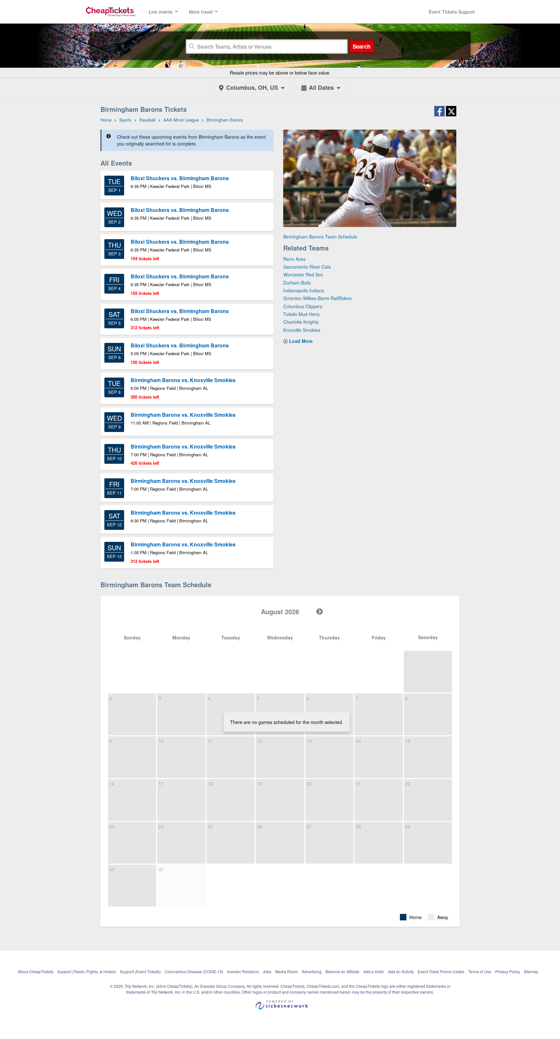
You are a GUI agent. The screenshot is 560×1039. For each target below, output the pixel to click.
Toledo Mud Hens (301, 314)
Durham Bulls (297, 282)
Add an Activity (401, 971)
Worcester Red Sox (303, 274)
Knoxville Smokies (301, 330)
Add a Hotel (373, 971)
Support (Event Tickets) (140, 971)
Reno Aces (294, 259)
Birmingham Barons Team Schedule (320, 236)
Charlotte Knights (301, 322)
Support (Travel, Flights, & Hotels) (86, 971)
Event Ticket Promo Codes (441, 971)
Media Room (286, 971)
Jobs (267, 971)
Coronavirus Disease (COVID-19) (194, 971)
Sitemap (531, 971)
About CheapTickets (35, 971)
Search (361, 46)
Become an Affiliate (342, 971)
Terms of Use (479, 971)
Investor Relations (243, 971)
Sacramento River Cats (307, 266)
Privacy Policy (507, 971)
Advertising (311, 971)
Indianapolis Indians (303, 290)
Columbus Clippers (302, 306)
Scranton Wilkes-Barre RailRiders (317, 298)
